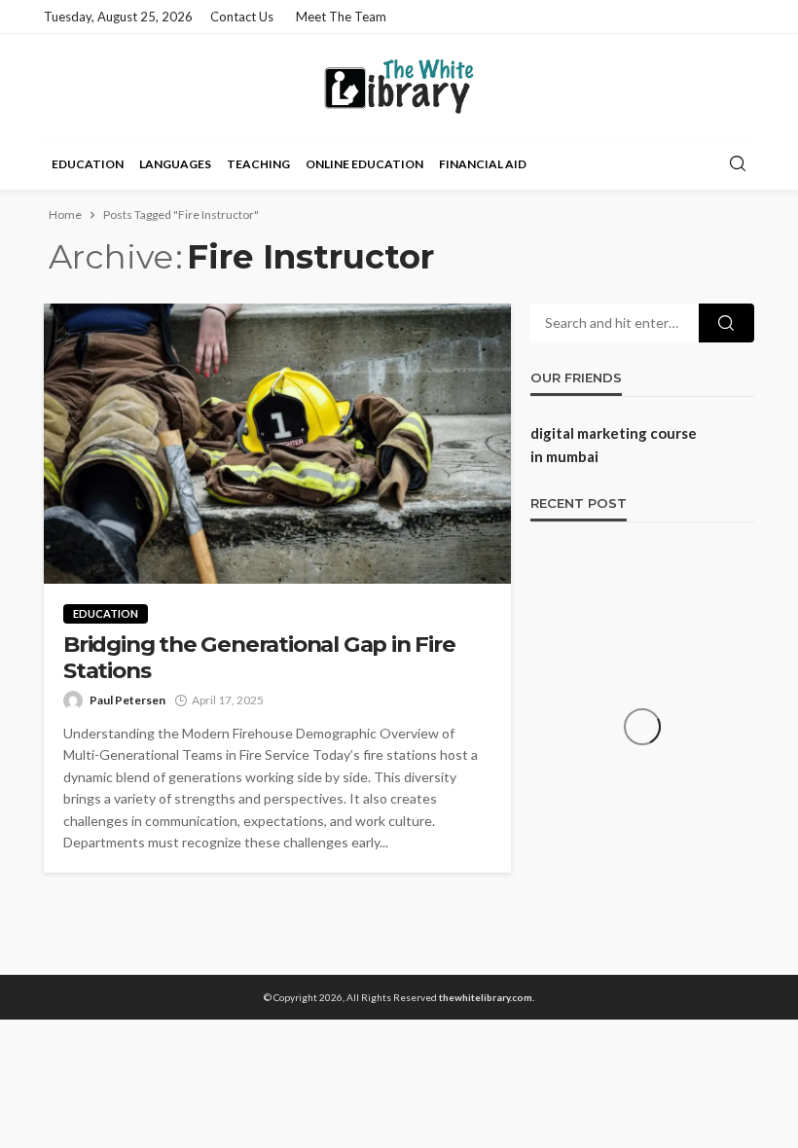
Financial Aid (482, 164)
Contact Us (241, 16)
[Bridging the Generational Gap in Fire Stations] (277, 444)
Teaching (258, 164)
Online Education (364, 164)
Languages (175, 164)
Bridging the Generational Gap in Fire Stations (259, 657)
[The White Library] (399, 86)
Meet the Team (341, 16)
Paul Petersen (127, 700)
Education (88, 164)
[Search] (737, 164)
